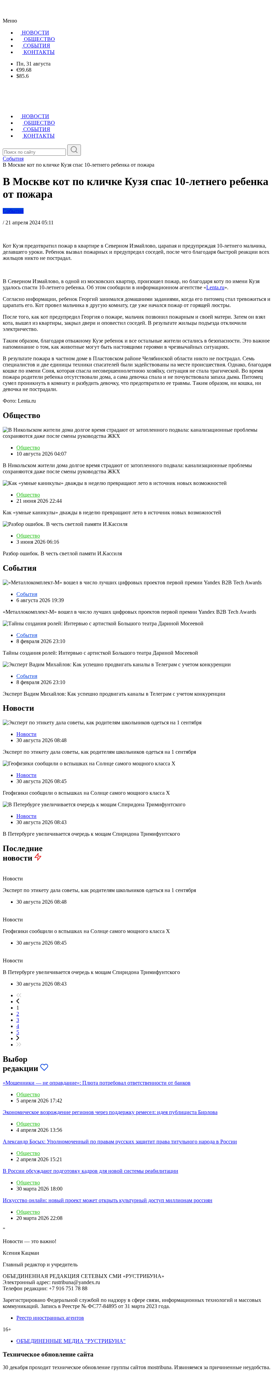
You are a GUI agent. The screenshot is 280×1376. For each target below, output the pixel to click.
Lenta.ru (215, 287)
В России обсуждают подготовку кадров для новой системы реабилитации (90, 1171)
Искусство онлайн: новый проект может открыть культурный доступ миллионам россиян (107, 1200)
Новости (26, 734)
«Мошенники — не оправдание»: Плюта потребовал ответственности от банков (97, 1083)
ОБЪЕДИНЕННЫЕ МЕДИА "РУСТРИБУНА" (71, 1341)
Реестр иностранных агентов (50, 1318)
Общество (28, 447)
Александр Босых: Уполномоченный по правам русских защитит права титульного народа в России (120, 1141)
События (13, 211)
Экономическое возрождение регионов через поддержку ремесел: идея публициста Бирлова (110, 1112)
